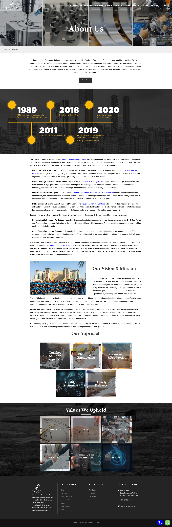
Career (63, 510)
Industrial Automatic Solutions (93, 204)
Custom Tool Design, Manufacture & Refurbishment (93, 193)
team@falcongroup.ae (128, 506)
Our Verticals (86, 5)
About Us (64, 493)
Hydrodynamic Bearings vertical (91, 182)
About (75, 5)
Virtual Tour (143, 5)
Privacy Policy (65, 506)
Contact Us (155, 5)
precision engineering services (57, 245)
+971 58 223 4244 (126, 500)
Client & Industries (122, 5)
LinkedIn (92, 493)
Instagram (92, 496)
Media (134, 5)
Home (68, 5)
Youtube (91, 500)
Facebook (92, 490)
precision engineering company (74, 159)
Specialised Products (102, 5)
